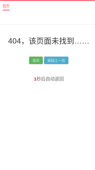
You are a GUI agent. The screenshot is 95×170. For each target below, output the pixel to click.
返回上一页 (56, 60)
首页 (6, 6)
